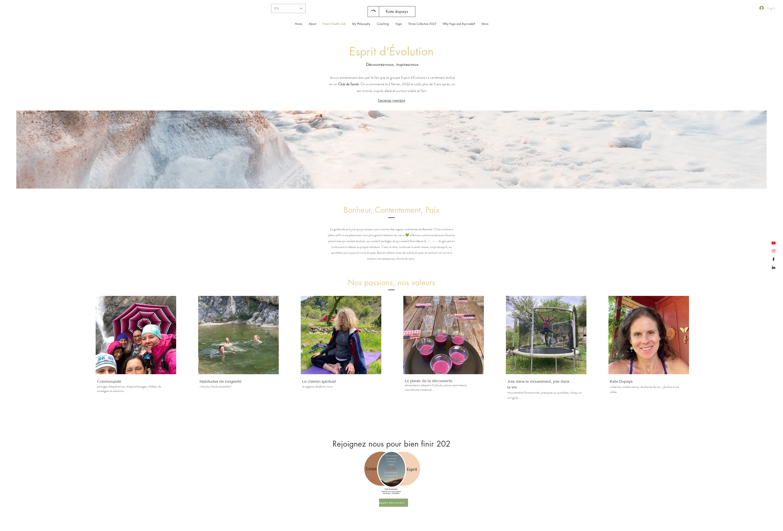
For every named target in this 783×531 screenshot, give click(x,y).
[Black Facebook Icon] (773, 259)
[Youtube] (773, 243)
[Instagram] (773, 251)
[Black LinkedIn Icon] (773, 267)
